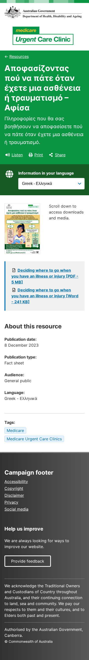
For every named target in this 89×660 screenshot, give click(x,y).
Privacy (11, 502)
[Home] (44, 12)
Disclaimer (14, 495)
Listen (17, 154)
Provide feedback (27, 561)
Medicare (15, 430)
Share (60, 154)
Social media (16, 509)
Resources (19, 56)
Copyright (13, 488)
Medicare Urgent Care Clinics (34, 438)
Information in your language (46, 173)
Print (38, 154)
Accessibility (16, 481)
